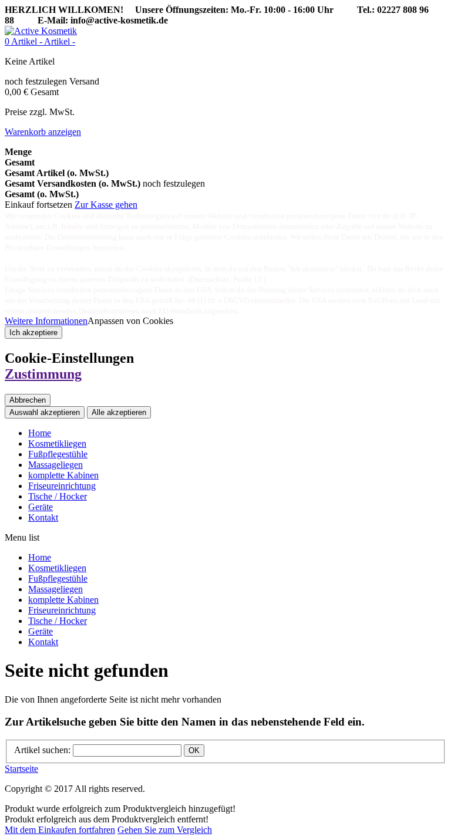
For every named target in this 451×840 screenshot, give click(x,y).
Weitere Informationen (46, 321)
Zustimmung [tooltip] (43, 374)
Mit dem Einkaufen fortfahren (60, 830)
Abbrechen (27, 400)
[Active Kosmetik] (41, 31)
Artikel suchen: (42, 750)
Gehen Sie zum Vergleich (164, 830)
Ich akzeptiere (33, 332)
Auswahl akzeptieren (44, 412)
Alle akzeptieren (119, 412)
